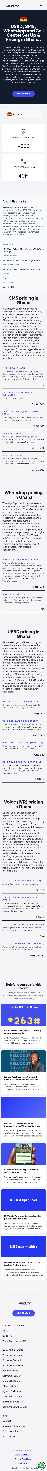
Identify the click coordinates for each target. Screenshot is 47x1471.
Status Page (8, 1436)
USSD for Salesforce (12, 1349)
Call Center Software (13, 1325)
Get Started (23, 93)
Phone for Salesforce (13, 1355)
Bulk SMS (7, 1335)
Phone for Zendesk (12, 1360)
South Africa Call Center (14, 1406)
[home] (12, 5)
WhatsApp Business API (14, 1341)
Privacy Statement (22, 1455)
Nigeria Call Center (11, 1381)
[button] (39, 5)
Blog (4, 1415)
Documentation (10, 1431)
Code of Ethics (23, 1463)
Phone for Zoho (10, 1370)
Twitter (26, 1468)
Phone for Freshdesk (12, 1365)
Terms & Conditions (23, 1459)
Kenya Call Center (11, 1375)
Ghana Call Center (11, 1386)
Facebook (16, 1468)
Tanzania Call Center (12, 1396)
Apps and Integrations (13, 1426)
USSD (5, 1330)
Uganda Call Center (12, 1391)
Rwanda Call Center (12, 1401)
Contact (6, 1420)
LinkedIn (34, 1468)
